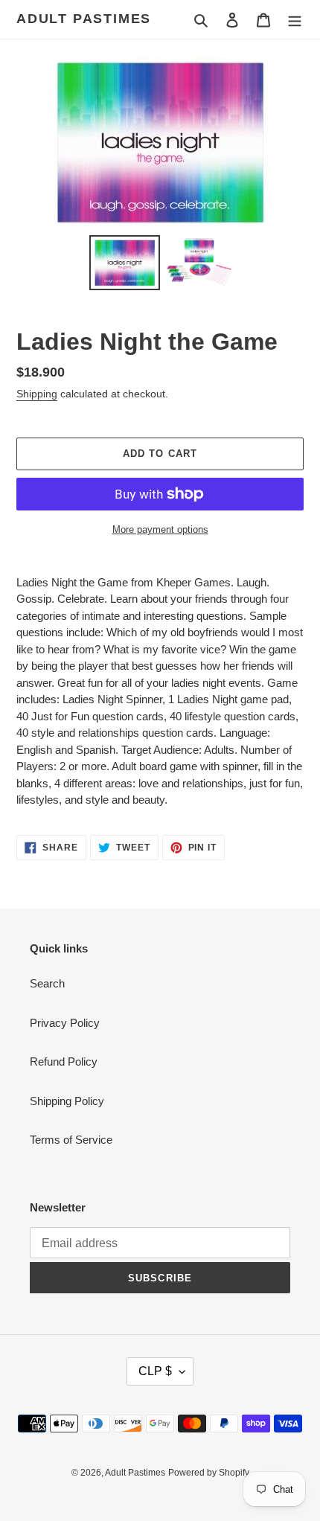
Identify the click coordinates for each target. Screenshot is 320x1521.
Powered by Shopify (208, 1472)
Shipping (36, 394)
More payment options (160, 529)
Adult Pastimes (83, 18)
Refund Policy (63, 1061)
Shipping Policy (67, 1101)
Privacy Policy (65, 1022)
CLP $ (155, 1371)
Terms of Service (71, 1139)
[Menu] (294, 20)
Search (47, 983)
